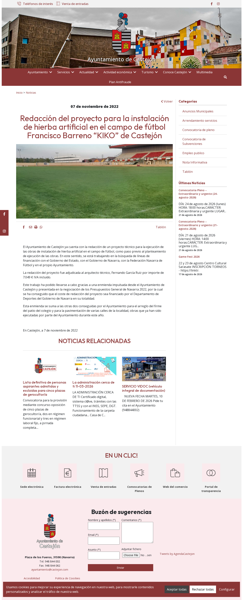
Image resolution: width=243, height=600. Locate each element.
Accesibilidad (32, 578)
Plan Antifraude (120, 82)
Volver (168, 101)
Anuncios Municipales (197, 111)
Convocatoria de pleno (198, 130)
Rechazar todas (203, 589)
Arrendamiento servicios (199, 120)
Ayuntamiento (38, 72)
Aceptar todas (177, 589)
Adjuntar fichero (131, 549)
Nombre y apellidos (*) (102, 520)
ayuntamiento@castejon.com (49, 569)
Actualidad (86, 72)
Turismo (147, 72)
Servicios (63, 72)
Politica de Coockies (67, 578)
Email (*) (93, 535)
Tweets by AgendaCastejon (177, 554)
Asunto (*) (94, 549)
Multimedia (204, 72)
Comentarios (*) (131, 520)
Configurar (227, 589)
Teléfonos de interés (38, 4)
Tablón (161, 227)
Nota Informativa (194, 162)
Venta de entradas (75, 4)
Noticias (31, 92)
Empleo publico (193, 153)
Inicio (19, 92)
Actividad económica (117, 72)
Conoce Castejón (175, 72)
